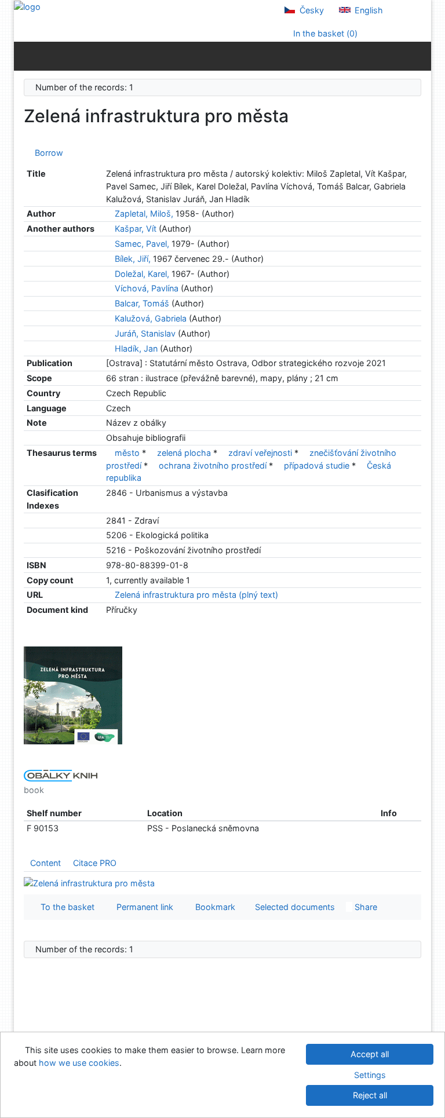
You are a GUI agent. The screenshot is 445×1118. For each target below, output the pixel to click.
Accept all (370, 1054)
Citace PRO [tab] (94, 863)
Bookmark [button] (213, 907)
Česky (310, 10)
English (367, 10)
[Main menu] (419, 56)
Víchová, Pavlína (146, 288)
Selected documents (294, 907)
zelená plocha (184, 453)
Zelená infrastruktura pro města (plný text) (195, 595)
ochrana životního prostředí (213, 465)
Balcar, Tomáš (142, 303)
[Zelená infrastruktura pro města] (73, 695)
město (127, 453)
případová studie (316, 465)
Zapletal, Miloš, (144, 213)
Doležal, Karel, (142, 274)
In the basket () (324, 33)
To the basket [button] (65, 907)
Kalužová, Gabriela (151, 318)
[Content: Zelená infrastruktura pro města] (89, 882)
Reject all (370, 1095)
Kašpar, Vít (135, 228)
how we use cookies (79, 1063)
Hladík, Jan (136, 348)
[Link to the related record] (109, 213)
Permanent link (142, 907)
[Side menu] (25, 56)
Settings (370, 1075)
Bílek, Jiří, (133, 259)
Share (364, 907)
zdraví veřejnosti (260, 453)
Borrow (46, 153)
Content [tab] (45, 863)
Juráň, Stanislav (145, 333)
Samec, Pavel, (142, 244)
